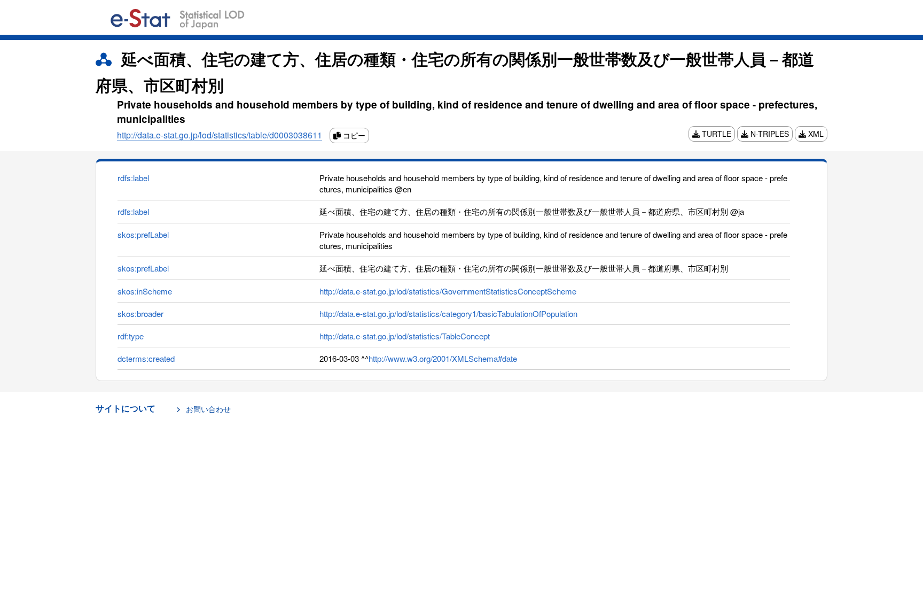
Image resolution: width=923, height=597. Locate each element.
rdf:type (131, 336)
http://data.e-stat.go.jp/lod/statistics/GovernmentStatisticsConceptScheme (447, 291)
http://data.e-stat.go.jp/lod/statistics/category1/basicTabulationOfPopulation (448, 313)
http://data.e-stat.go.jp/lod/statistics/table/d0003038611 (219, 135)
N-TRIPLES (768, 133)
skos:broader (140, 313)
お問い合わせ (208, 409)
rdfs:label (133, 177)
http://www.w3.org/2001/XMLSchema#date (443, 358)
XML (815, 133)
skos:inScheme (145, 291)
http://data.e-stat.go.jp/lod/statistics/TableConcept (404, 336)
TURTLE (715, 133)
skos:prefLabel (143, 234)
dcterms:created (146, 358)
